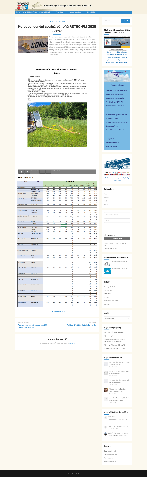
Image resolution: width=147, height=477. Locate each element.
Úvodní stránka (21, 12)
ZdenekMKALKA (114, 398)
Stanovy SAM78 (112, 119)
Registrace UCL (112, 126)
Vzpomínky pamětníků (111, 300)
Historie (106, 201)
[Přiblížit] (48, 172)
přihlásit (72, 343)
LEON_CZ (121, 419)
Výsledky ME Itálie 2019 (119, 261)
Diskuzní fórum (32, 12)
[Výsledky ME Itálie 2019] (107, 264)
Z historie (107, 304)
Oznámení (107, 294)
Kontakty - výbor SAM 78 (115, 130)
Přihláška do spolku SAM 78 (116, 115)
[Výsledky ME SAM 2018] (107, 271)
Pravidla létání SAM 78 (114, 102)
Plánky (106, 204)
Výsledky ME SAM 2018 (119, 268)
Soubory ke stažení (75, 12)
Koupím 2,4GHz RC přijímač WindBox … (119, 426)
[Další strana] (27, 172)
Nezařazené (108, 290)
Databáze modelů (112, 143)
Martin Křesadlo (116, 435)
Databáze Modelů (44, 12)
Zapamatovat (111, 235)
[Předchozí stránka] (21, 172)
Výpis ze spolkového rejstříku (117, 122)
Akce (105, 194)
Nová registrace (109, 458)
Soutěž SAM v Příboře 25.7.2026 (114, 348)
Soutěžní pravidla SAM (114, 94)
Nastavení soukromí (110, 454)
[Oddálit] (42, 172)
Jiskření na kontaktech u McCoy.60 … (118, 433)
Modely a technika (110, 287)
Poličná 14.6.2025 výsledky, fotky (81, 325)
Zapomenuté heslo (110, 461)
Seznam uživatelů (110, 451)
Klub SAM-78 (91, 12)
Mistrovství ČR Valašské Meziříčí (114, 332)
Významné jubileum (110, 336)
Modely (106, 197)
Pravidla (106, 297)
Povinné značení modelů (115, 106)
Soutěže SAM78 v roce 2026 (116, 91)
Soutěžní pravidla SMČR (115, 98)
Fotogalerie (59, 12)
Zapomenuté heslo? (110, 249)
